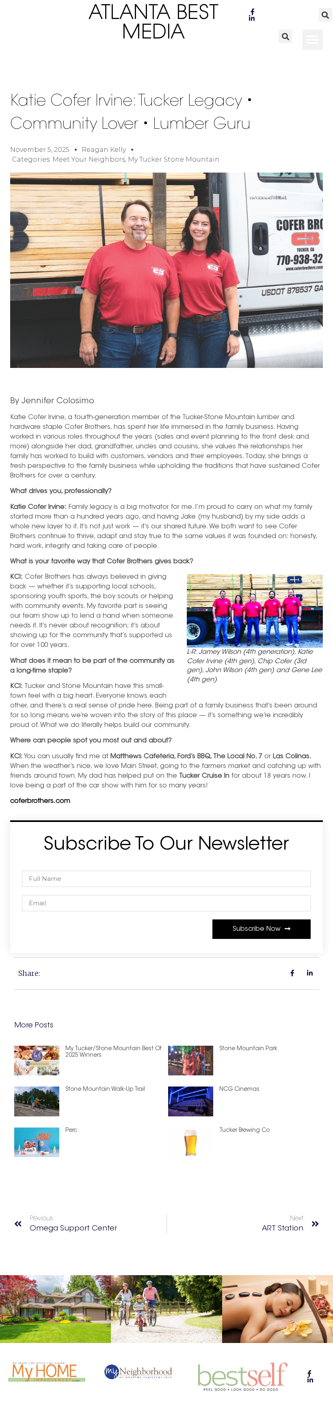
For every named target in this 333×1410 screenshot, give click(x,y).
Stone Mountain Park (248, 1049)
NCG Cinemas (239, 1089)
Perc (71, 1130)
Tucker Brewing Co (244, 1130)
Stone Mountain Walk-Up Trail (105, 1089)
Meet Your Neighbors (88, 159)
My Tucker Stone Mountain (174, 159)
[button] (325, 15)
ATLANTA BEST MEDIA (153, 23)
